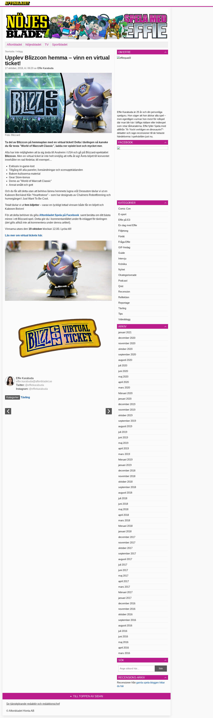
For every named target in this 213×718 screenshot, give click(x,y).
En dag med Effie (127, 225)
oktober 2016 (125, 614)
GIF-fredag (124, 247)
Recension (124, 291)
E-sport (122, 214)
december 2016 (126, 603)
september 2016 (127, 620)
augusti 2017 (125, 559)
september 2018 (127, 487)
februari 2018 (125, 525)
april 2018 (123, 514)
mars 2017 (124, 586)
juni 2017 (123, 570)
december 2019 (126, 404)
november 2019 (126, 409)
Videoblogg (124, 319)
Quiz (120, 286)
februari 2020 (125, 393)
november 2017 (126, 542)
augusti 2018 (125, 492)
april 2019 (123, 448)
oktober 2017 (125, 548)
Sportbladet (59, 44)
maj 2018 (123, 509)
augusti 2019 (125, 426)
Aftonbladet (14, 44)
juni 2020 (123, 371)
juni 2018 (123, 503)
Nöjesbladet (33, 44)
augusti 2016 (125, 625)
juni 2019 (123, 437)
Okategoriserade (127, 275)
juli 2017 (122, 564)
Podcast (122, 280)
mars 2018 (124, 520)
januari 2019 (124, 465)
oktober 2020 (125, 349)
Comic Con (124, 208)
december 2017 (126, 537)
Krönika (122, 264)
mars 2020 (124, 387)
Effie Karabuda (45, 68)
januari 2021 (124, 332)
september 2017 (127, 553)
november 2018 (126, 476)
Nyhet (121, 269)
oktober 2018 (125, 481)
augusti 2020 (125, 360)
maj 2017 (123, 575)
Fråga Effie (124, 241)
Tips (120, 313)
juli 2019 (122, 432)
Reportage (124, 302)
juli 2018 (122, 498)
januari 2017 (124, 597)
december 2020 (126, 337)
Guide (121, 252)
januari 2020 (124, 398)
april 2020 (123, 382)
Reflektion (123, 297)
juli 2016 (122, 631)
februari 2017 (125, 592)
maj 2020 (123, 376)
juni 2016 (123, 636)
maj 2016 (123, 642)
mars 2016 (124, 653)
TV (47, 44)
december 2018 (126, 470)
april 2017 (123, 581)
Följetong (123, 230)
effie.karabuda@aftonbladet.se (34, 381)
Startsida (9, 51)
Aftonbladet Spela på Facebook (59, 215)
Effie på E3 (124, 219)
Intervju (122, 258)
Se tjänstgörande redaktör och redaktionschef (33, 703)
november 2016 (126, 608)
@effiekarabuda (34, 385)
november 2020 (126, 343)
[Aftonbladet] (17, 3)
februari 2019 (125, 459)
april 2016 (123, 647)
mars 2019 (124, 454)
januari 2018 (124, 531)
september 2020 (127, 354)
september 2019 (127, 420)
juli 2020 (122, 365)
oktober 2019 (125, 415)
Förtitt (121, 236)
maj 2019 (123, 442)
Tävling (25, 397)
